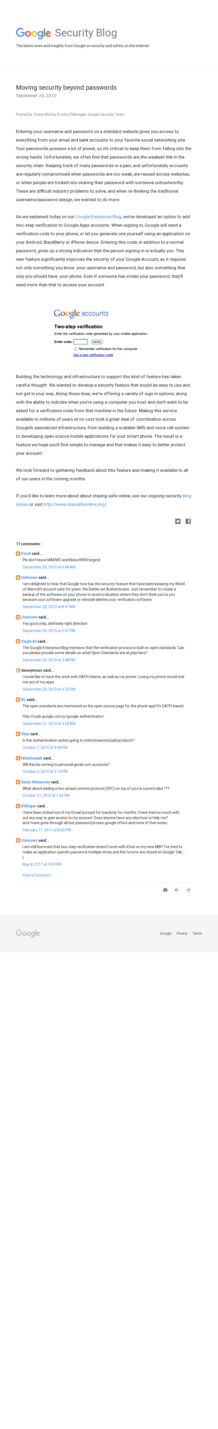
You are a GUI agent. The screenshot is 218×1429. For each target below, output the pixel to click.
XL (24, 699)
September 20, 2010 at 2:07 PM (49, 631)
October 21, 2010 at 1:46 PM (46, 795)
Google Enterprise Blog (98, 216)
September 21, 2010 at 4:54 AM (49, 723)
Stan (25, 734)
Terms (197, 933)
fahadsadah (32, 758)
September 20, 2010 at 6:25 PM (49, 689)
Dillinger (29, 806)
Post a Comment (37, 875)
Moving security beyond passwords (66, 87)
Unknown (29, 577)
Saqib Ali (29, 641)
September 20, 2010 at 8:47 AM (49, 607)
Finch (26, 553)
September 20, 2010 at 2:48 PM (49, 660)
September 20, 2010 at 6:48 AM (49, 567)
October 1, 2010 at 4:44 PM (45, 747)
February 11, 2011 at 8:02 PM (47, 830)
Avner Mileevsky (36, 782)
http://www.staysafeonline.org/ (75, 504)
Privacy (182, 933)
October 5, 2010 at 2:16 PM (45, 771)
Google (166, 933)
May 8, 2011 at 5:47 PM (42, 864)
